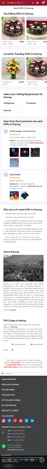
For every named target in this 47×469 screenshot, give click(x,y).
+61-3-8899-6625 (18, 437)
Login (37, 3)
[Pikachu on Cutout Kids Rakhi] (24, 152)
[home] (2, 373)
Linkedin (32, 421)
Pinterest (15, 421)
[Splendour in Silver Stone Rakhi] (14, 162)
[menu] (3, 3)
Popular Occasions (10, 385)
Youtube (21, 421)
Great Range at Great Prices (23, 131)
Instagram (4, 421)
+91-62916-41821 (17, 440)
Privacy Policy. (14, 462)
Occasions (31, 103)
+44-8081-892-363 (17, 434)
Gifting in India (8, 390)
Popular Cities (8, 395)
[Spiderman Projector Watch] (14, 152)
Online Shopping (9, 379)
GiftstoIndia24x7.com (16, 3)
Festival (7, 110)
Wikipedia (12, 310)
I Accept (8, 466)
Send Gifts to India (10, 411)
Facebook (9, 421)
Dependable (15, 174)
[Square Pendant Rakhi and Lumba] (35, 152)
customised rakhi (14, 365)
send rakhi (15, 363)
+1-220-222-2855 (18, 431)
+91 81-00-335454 (14, 445)
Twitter (27, 421)
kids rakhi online (10, 367)
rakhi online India (36, 143)
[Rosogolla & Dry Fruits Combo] (14, 195)
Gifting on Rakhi (9, 405)
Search (33, 3)
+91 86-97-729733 (14, 448)
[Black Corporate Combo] (24, 195)
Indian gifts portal (34, 186)
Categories (9, 103)
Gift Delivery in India (11, 400)
